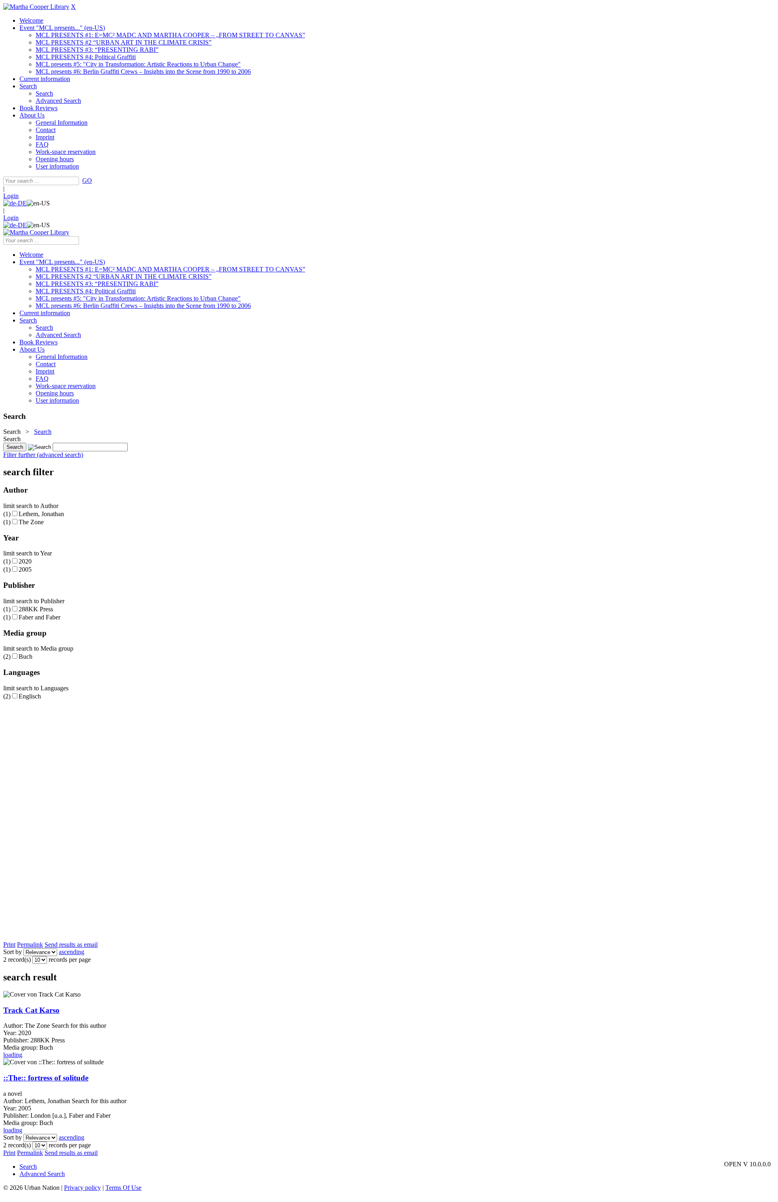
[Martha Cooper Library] (36, 6)
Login (11, 195)
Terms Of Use (123, 1187)
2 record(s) (17, 959)
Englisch (30, 696)
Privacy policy (82, 1187)
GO (87, 180)
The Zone (31, 522)
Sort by (12, 951)
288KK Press (36, 609)
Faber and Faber (39, 617)
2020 (25, 561)
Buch (25, 656)
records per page (70, 959)
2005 (25, 569)
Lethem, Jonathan (41, 513)
